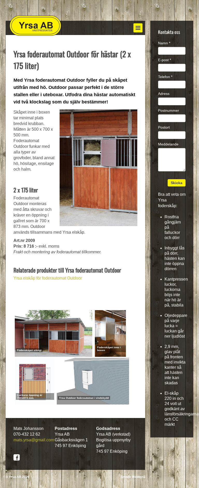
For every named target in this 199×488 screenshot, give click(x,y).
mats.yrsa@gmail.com (33, 440)
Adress (163, 94)
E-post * (164, 60)
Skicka (176, 183)
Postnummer (168, 110)
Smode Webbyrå (133, 477)
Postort (164, 127)
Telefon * (165, 77)
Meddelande (168, 144)
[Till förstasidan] (35, 26)
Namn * (164, 43)
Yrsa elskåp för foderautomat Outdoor (47, 278)
